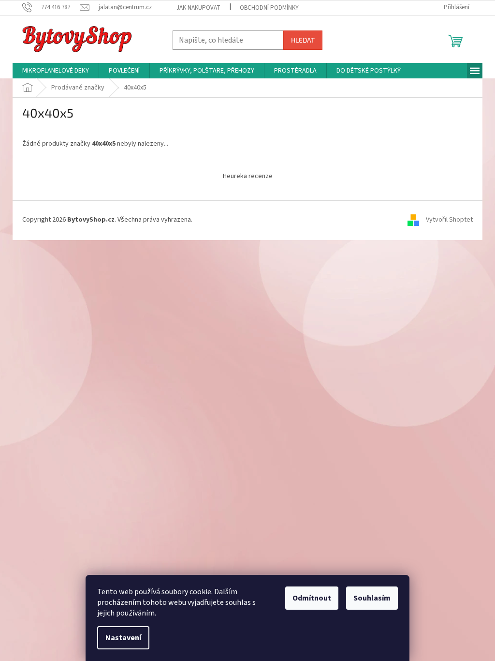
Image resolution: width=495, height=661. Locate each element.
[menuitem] (56, 70)
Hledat (303, 40)
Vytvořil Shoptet (449, 220)
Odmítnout (311, 598)
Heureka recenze (248, 176)
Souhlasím (372, 598)
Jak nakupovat (198, 7)
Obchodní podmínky (269, 7)
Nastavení (123, 637)
